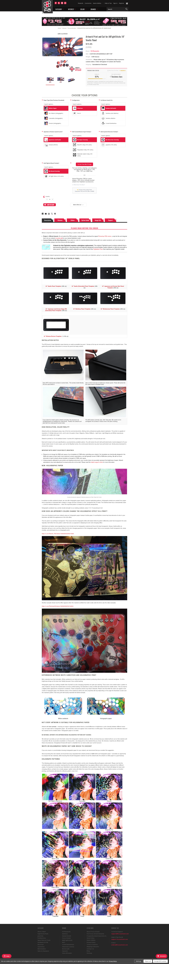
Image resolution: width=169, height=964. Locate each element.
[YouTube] (62, 4)
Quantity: (48, 196)
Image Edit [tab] (98, 220)
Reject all (148, 961)
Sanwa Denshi (66, 936)
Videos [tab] (72, 220)
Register (121, 3)
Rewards (80, 3)
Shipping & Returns (93, 946)
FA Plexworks (95, 51)
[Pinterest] (55, 213)
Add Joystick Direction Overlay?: (109, 131)
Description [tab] (47, 220)
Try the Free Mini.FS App (84, 164)
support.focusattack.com (119, 939)
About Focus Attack (93, 931)
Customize (88, 3)
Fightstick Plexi (98, 249)
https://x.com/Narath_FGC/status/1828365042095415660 (58, 533)
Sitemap (89, 953)
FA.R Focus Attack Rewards (95, 934)
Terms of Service (92, 944)
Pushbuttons (42, 938)
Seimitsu (65, 934)
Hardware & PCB (43, 942)
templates (58, 238)
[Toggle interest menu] (75, 9)
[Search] (127, 9)
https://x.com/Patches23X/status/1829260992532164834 (57, 606)
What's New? (42, 931)
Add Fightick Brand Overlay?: (51, 163)
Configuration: (76, 100)
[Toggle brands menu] (97, 9)
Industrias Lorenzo (68, 947)
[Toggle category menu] (63, 9)
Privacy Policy (91, 942)
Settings (138, 961)
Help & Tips (108, 3)
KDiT (63, 942)
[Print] (49, 213)
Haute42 (65, 951)
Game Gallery (97, 3)
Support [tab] (110, 220)
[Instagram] (65, 4)
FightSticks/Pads (43, 934)
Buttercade (65, 949)
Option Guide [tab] (85, 220)
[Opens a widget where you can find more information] (6, 956)
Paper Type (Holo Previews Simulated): (54, 100)
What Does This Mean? (78, 184)
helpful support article (97, 462)
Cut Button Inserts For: (107, 100)
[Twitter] (59, 4)
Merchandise (42, 949)
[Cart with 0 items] (128, 3)
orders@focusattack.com (119, 945)
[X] (52, 213)
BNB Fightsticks (67, 940)
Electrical (40, 944)
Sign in (115, 3)
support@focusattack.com (120, 934)
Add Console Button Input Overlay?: (81, 131)
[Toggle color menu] (85, 9)
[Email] (46, 213)
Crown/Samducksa (68, 944)
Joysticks (40, 936)
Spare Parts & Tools (44, 940)
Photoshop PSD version (105, 236)
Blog (88, 951)
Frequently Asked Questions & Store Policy (96, 937)
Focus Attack (66, 938)
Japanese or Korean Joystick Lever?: (53, 131)
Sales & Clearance (43, 951)
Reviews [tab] (60, 220)
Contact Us (90, 949)
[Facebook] (56, 4)
